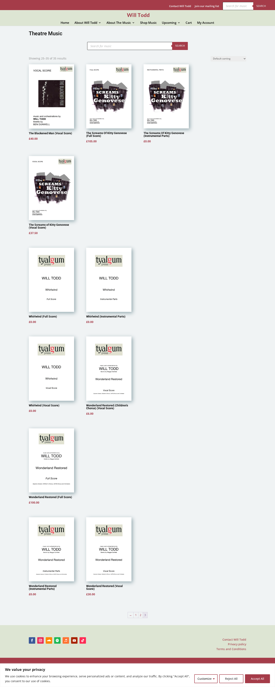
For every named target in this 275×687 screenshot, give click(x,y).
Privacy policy (237, 644)
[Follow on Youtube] (74, 640)
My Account (205, 23)
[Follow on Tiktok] (83, 640)
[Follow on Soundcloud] (49, 640)
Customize (204, 679)
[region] (137, 675)
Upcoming (169, 23)
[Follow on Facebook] (32, 640)
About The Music (118, 23)
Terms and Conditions (231, 649)
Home (65, 23)
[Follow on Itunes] (66, 640)
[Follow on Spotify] (57, 640)
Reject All (231, 679)
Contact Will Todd (180, 6)
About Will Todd (85, 23)
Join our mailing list (207, 6)
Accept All (257, 679)
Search (261, 6)
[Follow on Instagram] (40, 640)
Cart (189, 23)
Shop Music (148, 23)
